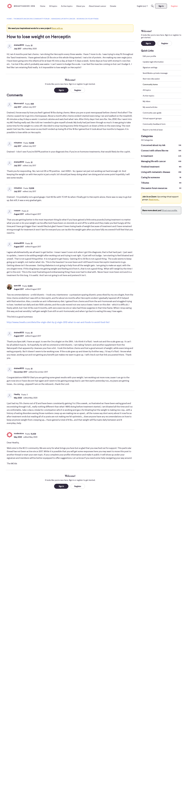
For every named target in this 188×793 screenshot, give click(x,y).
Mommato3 (19, 103)
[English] (21, 6)
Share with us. (57, 28)
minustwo (18, 142)
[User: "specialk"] (9, 287)
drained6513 (19, 45)
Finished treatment (161, 166)
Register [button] (77, 90)
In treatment (161, 156)
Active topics (148, 96)
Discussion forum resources (161, 188)
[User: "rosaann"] (9, 212)
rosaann (17, 210)
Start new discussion (151, 79)
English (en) (141, 6)
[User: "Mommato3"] (9, 105)
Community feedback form (154, 124)
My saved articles (150, 107)
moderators (19, 433)
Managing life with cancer (161, 161)
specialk (17, 285)
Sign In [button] (61, 90)
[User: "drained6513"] (9, 46)
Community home (150, 84)
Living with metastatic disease (161, 172)
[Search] (152, 6)
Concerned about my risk (161, 145)
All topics (147, 90)
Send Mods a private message (155, 73)
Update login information (153, 62)
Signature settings (150, 67)
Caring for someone (161, 177)
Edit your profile (149, 56)
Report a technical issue (153, 129)
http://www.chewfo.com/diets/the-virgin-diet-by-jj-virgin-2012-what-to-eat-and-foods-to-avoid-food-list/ (58, 322)
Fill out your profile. (169, 210)
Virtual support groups (152, 118)
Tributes (161, 182)
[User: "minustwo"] (9, 144)
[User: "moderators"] (9, 435)
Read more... (154, 199)
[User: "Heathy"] (9, 395)
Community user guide (152, 113)
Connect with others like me (161, 150)
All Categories (147, 140)
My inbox (146, 101)
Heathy (17, 394)
